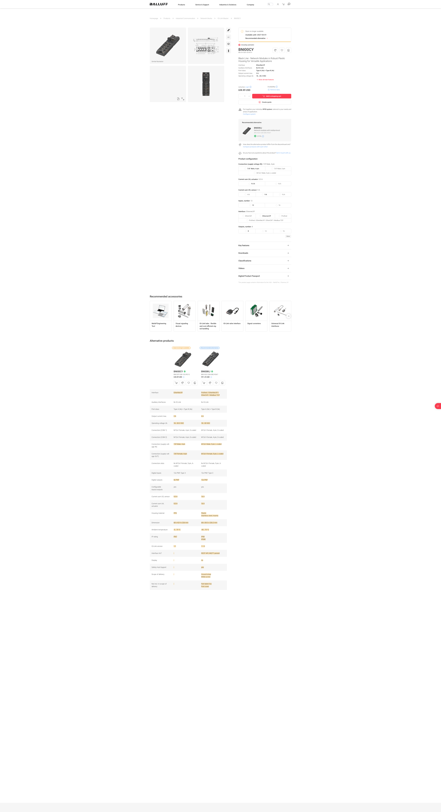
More (288, 236)
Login (247, 87)
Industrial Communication (185, 18)
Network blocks (206, 18)
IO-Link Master (223, 18)
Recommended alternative (255, 38)
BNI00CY (237, 18)
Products (167, 18)
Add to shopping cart (273, 96)
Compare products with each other (255, 147)
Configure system (249, 114)
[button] (181, 5)
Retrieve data (275, 90)
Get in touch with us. (283, 153)
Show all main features (266, 79)
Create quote (266, 102)
